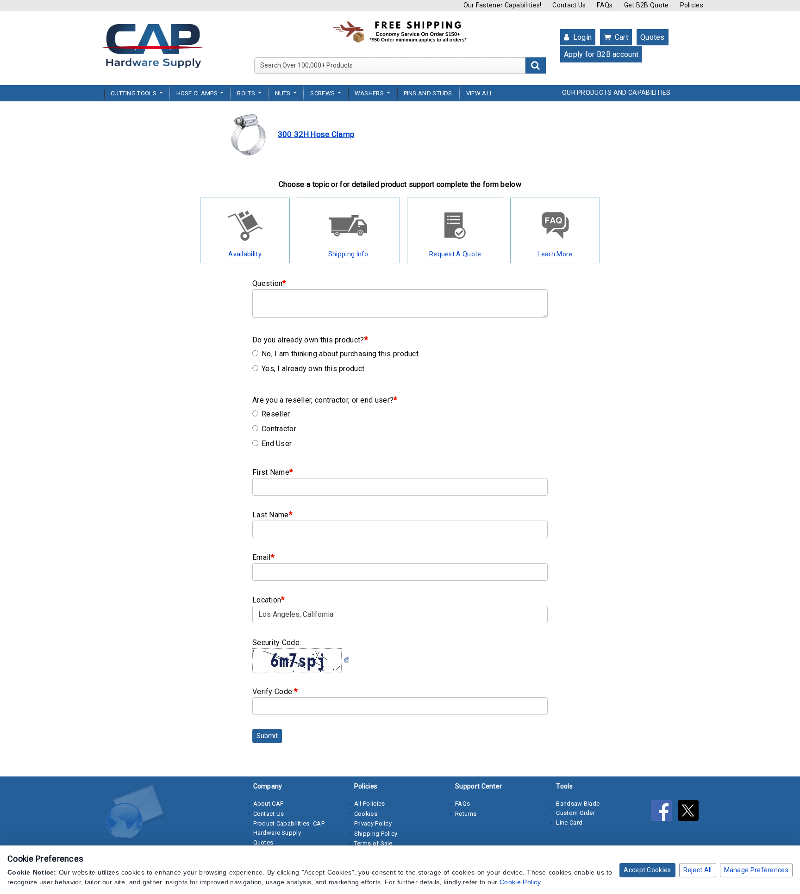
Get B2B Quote (646, 5)
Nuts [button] (284, 93)
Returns (465, 813)
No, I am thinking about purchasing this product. (341, 353)
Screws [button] (323, 93)
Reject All (697, 870)
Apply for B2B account (601, 54)
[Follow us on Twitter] (690, 812)
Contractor (279, 428)
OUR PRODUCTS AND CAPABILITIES (616, 92)
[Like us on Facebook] (664, 812)
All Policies (369, 803)
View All (479, 93)
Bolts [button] (246, 93)
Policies (691, 5)
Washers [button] (370, 93)
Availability (245, 254)
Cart (620, 37)
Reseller (276, 414)
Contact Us (569, 5)
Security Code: (276, 642)
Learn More (555, 254)
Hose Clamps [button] (197, 93)
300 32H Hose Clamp (316, 134)
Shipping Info (348, 254)
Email (263, 557)
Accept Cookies (647, 870)
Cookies (365, 813)
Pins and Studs (428, 93)
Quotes (652, 37)
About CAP (268, 803)
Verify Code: (275, 691)
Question (269, 283)
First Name (272, 472)
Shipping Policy (376, 833)
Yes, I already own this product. (314, 368)
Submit (267, 735)
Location (268, 599)
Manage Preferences (756, 870)
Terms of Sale (373, 843)
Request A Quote (455, 254)
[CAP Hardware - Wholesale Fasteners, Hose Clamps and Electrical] (152, 45)
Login (581, 37)
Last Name (272, 514)
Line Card (569, 822)
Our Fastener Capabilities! (502, 5)
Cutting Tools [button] (134, 93)
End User (277, 443)
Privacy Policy (373, 823)
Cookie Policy (520, 882)
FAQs (604, 5)
